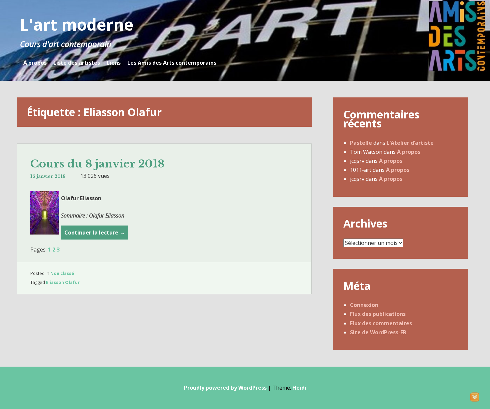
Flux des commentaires (381, 323)
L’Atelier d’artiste (410, 142)
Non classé (62, 273)
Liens (114, 62)
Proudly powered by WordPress (225, 387)
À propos (35, 62)
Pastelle (361, 142)
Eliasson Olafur (63, 282)
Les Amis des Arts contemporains (171, 62)
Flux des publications (378, 314)
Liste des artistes (76, 62)
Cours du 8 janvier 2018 (97, 163)
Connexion (364, 305)
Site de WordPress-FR (378, 332)
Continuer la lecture (94, 234)
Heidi (299, 387)
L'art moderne (76, 24)
